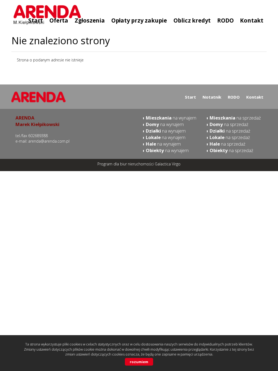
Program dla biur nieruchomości (126, 163)
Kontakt (254, 97)
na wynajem (171, 118)
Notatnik (212, 97)
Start (190, 97)
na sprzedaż (235, 118)
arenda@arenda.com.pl (49, 141)
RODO (234, 97)
